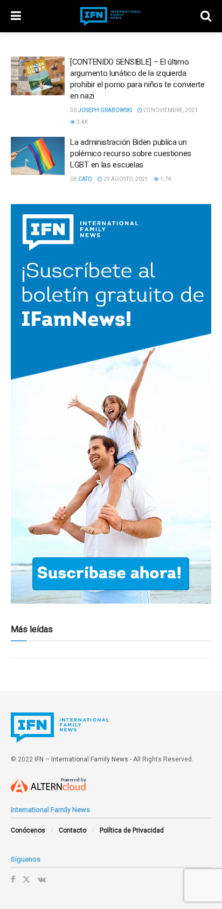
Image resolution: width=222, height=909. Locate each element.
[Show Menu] (16, 16)
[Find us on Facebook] (13, 879)
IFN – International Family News (81, 759)
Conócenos (28, 830)
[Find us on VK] (42, 879)
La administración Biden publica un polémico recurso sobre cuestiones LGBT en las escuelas (130, 153)
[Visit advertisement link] (111, 403)
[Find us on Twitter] (26, 879)
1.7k (165, 179)
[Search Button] (205, 16)
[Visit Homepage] (111, 16)
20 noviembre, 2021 (170, 110)
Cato (85, 179)
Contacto (72, 830)
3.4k (81, 122)
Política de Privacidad (132, 830)
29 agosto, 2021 (125, 179)
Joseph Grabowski (105, 110)
